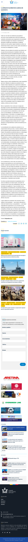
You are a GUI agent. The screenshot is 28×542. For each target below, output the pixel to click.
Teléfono (4, 344)
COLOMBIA (21, 277)
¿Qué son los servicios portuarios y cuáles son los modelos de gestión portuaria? (16, 434)
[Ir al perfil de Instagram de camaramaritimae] (4, 532)
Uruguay (2, 306)
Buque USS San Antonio (13, 277)
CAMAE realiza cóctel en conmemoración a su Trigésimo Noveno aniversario (15, 479)
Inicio (2, 499)
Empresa (4, 333)
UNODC (23, 304)
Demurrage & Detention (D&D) (13, 252)
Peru (11, 304)
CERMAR (2, 304)
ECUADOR (3, 279)
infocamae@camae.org (8, 514)
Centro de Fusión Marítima (20, 302)
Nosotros (3, 501)
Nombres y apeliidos (6, 327)
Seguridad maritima (17, 304)
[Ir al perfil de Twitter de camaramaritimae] (7, 532)
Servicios (3, 503)
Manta (15, 279)
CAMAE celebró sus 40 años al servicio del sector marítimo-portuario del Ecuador (17, 464)
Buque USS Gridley (4, 277)
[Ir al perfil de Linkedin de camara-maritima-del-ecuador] (9, 532)
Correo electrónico (6, 339)
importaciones (23, 252)
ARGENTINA (3, 302)
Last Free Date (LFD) (5, 253)
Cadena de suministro (12, 221)
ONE (10, 253)
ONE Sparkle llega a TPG (13, 458)
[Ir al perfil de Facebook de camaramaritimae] (2, 532)
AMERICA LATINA (4, 252)
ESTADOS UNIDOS (9, 279)
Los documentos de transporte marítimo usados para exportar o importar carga (15, 441)
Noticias (3, 504)
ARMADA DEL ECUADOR (11, 302)
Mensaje (4, 350)
